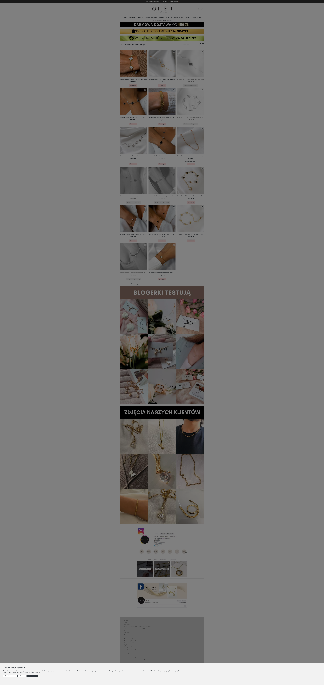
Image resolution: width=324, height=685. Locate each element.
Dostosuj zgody (22, 675)
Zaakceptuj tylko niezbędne (10, 675)
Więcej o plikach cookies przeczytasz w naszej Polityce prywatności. (22, 672)
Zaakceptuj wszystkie (32, 675)
